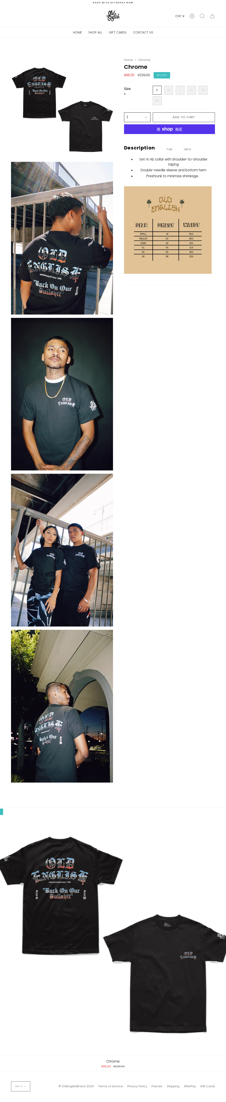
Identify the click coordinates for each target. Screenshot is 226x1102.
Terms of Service (110, 1086)
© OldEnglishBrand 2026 (76, 1086)
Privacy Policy (137, 1086)
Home (128, 60)
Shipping (173, 1086)
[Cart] (212, 16)
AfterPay (190, 1086)
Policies (156, 1086)
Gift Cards (207, 1086)
